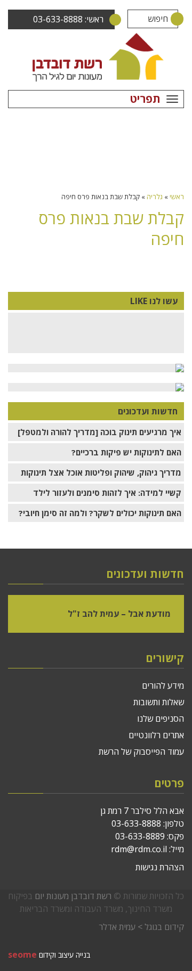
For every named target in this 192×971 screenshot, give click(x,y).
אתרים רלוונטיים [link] (156, 735)
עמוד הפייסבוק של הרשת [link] (141, 751)
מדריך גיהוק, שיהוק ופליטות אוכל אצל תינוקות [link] (101, 472)
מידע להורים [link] (163, 685)
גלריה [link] (155, 196)
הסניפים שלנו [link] (160, 718)
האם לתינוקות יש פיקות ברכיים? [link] (126, 452)
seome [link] (22, 954)
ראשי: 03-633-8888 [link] (68, 19)
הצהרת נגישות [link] (159, 867)
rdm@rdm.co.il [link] (139, 849)
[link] (96, 57)
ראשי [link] (177, 196)
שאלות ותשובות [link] (158, 702)
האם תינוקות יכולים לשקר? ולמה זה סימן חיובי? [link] (100, 513)
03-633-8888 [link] (136, 823)
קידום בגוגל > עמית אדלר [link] (141, 927)
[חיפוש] (168, 19)
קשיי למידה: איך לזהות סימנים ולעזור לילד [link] (107, 492)
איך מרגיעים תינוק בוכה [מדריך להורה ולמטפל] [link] (99, 432)
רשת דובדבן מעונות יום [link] (73, 896)
